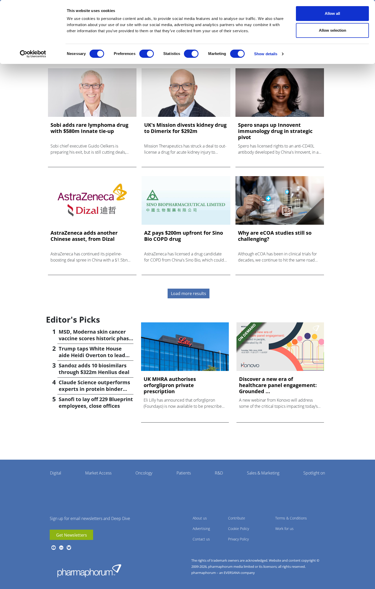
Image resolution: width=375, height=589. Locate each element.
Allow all (332, 13)
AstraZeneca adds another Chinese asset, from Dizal (84, 236)
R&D (219, 473)
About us (200, 518)
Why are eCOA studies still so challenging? (274, 236)
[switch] (146, 54)
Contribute (236, 518)
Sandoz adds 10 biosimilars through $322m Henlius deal (94, 369)
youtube (53, 547)
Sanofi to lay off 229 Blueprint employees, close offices (96, 402)
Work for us (284, 528)
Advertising (201, 528)
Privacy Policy (238, 539)
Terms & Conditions (291, 518)
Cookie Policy (238, 528)
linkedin (61, 547)
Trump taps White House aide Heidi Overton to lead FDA (92, 355)
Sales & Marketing (263, 473)
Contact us (201, 539)
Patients (184, 473)
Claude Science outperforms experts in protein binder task (94, 389)
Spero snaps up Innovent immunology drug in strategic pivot (275, 131)
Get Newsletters (71, 535)
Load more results (188, 293)
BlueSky (68, 547)
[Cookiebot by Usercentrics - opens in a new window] (33, 54)
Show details (265, 54)
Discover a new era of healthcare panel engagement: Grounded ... (278, 385)
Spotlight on (314, 473)
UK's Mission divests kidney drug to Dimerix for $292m (185, 128)
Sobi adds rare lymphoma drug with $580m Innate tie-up (89, 128)
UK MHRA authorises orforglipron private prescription (170, 385)
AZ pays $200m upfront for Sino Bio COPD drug (183, 236)
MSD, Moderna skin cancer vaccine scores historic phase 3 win (95, 338)
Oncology (143, 473)
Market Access (98, 473)
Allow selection (332, 30)
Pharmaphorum (89, 570)
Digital (55, 473)
